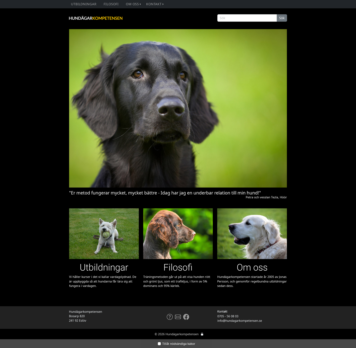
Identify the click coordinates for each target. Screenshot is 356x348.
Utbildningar (83, 4)
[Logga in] (202, 334)
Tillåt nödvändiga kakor (178, 344)
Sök (282, 18)
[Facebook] (186, 318)
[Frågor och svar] (170, 318)
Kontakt (154, 4)
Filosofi (111, 4)
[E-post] (178, 318)
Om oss (132, 4)
